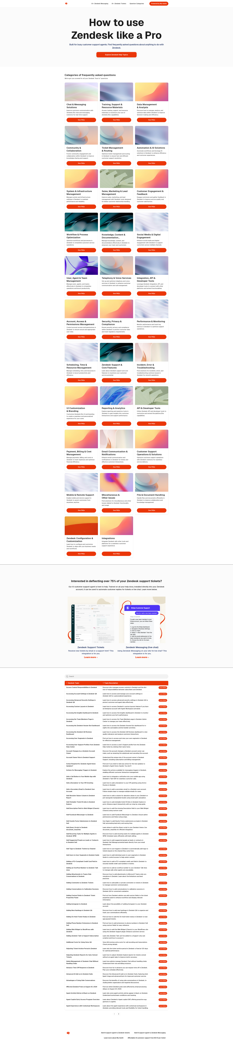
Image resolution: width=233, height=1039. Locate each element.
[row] (83, 683)
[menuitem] (100, 3)
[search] (118, 676)
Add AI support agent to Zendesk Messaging (150, 1033)
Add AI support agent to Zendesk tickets (115, 1033)
